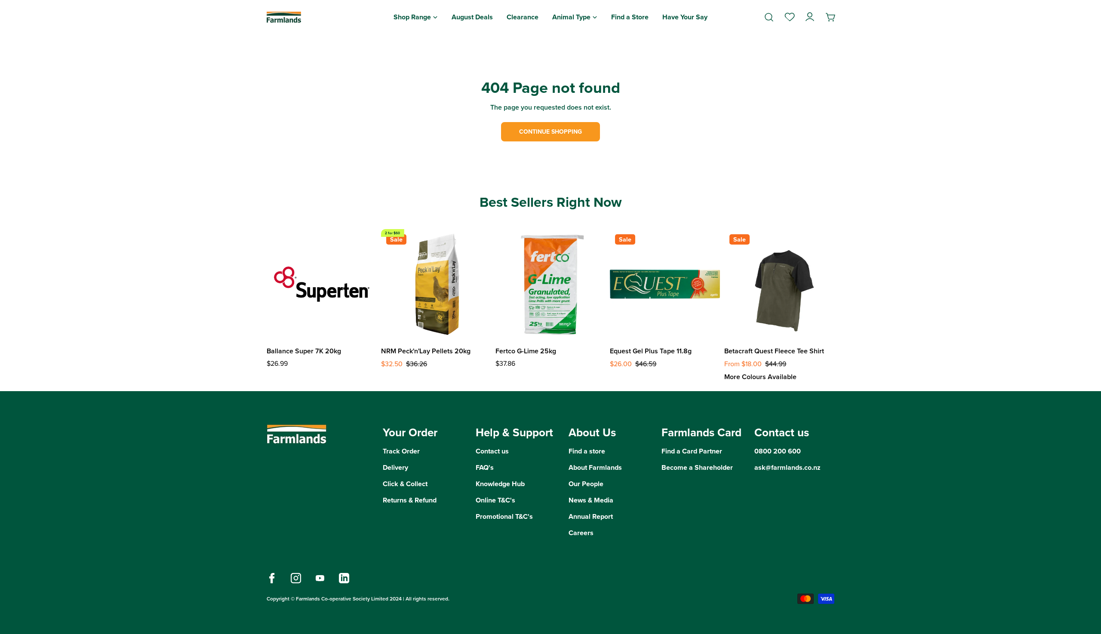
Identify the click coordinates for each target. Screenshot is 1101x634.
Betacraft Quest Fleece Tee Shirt (774, 351)
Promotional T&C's (504, 516)
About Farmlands (595, 467)
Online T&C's (495, 500)
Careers (581, 533)
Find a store (587, 451)
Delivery (395, 467)
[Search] (769, 17)
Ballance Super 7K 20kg (304, 351)
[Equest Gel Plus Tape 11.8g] (665, 284)
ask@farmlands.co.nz (787, 467)
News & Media (591, 500)
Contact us (492, 451)
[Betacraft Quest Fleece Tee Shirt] (779, 284)
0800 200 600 (777, 451)
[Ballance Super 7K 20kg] (322, 284)
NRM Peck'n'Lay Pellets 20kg (426, 351)
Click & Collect (405, 484)
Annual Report (591, 516)
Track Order (401, 451)
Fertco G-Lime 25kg (525, 351)
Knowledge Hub (500, 484)
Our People (586, 484)
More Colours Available (760, 377)
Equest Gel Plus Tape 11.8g (651, 351)
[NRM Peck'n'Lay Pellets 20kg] (436, 284)
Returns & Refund (410, 500)
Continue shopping (550, 131)
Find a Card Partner (691, 451)
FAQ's (485, 467)
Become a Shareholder (697, 467)
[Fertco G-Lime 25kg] (550, 284)
